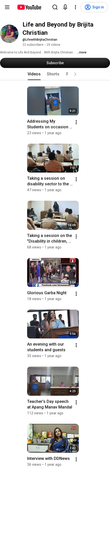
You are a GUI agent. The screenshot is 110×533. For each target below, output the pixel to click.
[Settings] (75, 7)
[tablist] (55, 74)
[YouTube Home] (29, 7)
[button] (75, 74)
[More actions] (76, 122)
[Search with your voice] (65, 7)
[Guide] (7, 7)
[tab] (34, 74)
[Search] (55, 7)
